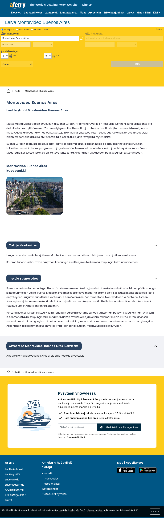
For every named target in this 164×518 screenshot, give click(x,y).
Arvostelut (94, 12)
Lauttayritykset (33, 12)
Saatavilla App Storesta (126, 470)
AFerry (9, 463)
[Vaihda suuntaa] (81, 38)
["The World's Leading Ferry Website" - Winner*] (17, 5)
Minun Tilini (144, 12)
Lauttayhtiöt (12, 474)
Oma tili (47, 473)
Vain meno (24, 29)
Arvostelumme (14, 490)
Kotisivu (16, 12)
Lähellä (155, 511)
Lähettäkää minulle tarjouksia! (121, 427)
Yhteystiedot (50, 478)
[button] (157, 12)
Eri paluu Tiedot (41, 29)
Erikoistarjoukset (113, 12)
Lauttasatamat (68, 12)
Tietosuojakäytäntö (76, 437)
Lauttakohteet (14, 469)
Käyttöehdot (50, 489)
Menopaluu (9, 29)
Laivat (130, 12)
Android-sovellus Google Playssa (148, 470)
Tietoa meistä (51, 484)
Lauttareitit (51, 12)
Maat (83, 12)
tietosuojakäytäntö (129, 510)
